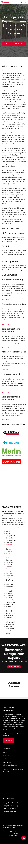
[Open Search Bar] (21, 2)
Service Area (13, 835)
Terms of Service (13, 833)
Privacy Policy (13, 831)
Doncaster (9, 569)
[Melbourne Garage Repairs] (5, 2)
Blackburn (9, 544)
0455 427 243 (7, 762)
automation (14, 117)
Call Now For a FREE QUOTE (14, 44)
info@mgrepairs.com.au (10, 765)
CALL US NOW (14, 666)
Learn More (5, 299)
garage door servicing (9, 115)
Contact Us (8, 740)
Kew (7, 589)
